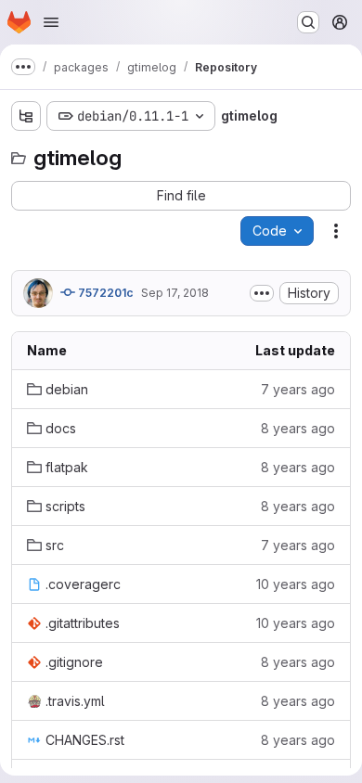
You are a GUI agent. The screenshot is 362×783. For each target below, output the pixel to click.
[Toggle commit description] (262, 293)
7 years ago (298, 389)
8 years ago (298, 428)
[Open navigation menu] (51, 22)
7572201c (104, 293)
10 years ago (295, 584)
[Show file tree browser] (26, 116)
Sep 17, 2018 (175, 293)
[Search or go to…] (308, 22)
